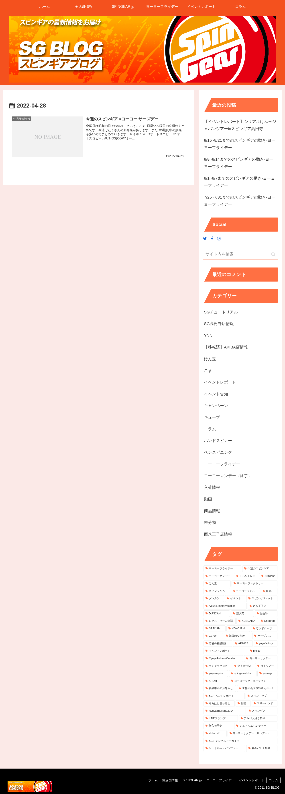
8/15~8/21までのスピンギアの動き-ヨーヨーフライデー (239, 144)
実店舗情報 (170, 780)
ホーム (153, 780)
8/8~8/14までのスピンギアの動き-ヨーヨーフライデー (238, 163)
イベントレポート (251, 780)
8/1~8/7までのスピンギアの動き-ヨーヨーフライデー (239, 182)
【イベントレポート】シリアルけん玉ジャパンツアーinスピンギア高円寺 (240, 125)
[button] (273, 254)
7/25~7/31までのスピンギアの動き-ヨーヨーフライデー (239, 201)
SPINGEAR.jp (192, 780)
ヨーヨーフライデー (220, 780)
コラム (273, 780)
